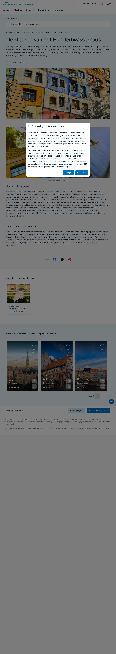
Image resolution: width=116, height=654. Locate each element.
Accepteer (81, 173)
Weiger (68, 173)
